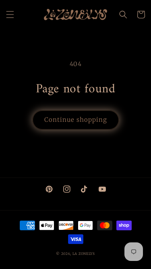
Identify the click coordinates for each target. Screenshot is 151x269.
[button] (10, 14)
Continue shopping (75, 119)
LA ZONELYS (83, 254)
